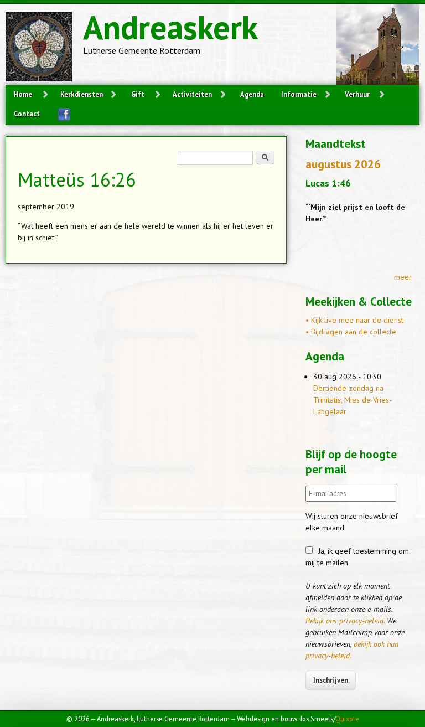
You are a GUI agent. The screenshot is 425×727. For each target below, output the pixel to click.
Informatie (299, 94)
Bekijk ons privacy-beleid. (345, 621)
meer (403, 277)
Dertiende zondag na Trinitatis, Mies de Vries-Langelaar (352, 399)
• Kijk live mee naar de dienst (354, 320)
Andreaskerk (170, 27)
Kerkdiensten (81, 94)
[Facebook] (60, 114)
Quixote (347, 718)
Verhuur (357, 94)
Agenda (252, 94)
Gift (137, 94)
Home (23, 94)
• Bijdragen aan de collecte (350, 332)
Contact (27, 113)
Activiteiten (192, 94)
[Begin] (44, 48)
